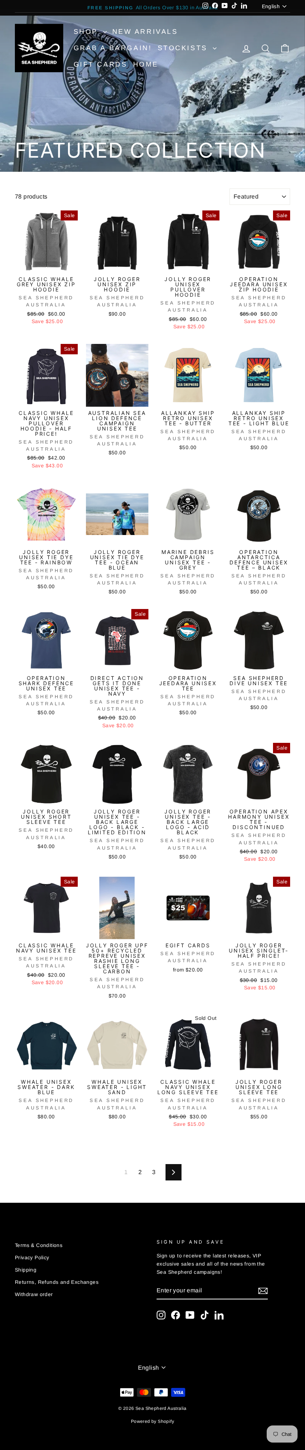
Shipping (25, 1270)
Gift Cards (101, 64)
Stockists (184, 48)
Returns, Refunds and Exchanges (57, 1282)
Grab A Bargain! (113, 48)
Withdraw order (34, 1294)
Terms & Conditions (38, 1245)
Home (145, 64)
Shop (87, 31)
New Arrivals (145, 31)
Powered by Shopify (152, 1421)
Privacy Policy (32, 1257)
